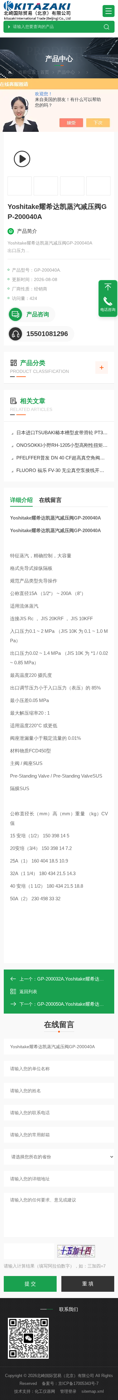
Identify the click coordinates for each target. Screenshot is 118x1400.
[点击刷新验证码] (76, 1251)
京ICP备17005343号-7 (78, 1383)
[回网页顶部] (108, 287)
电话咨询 (107, 309)
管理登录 (68, 1391)
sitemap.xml (92, 1391)
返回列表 (28, 991)
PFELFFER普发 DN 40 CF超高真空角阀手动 (62, 457)
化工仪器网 (45, 1391)
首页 (44, 72)
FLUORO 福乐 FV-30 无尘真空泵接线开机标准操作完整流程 (62, 470)
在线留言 (50, 500)
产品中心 (66, 72)
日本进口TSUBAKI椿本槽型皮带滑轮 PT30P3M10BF (62, 432)
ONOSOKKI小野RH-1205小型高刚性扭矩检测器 (62, 445)
